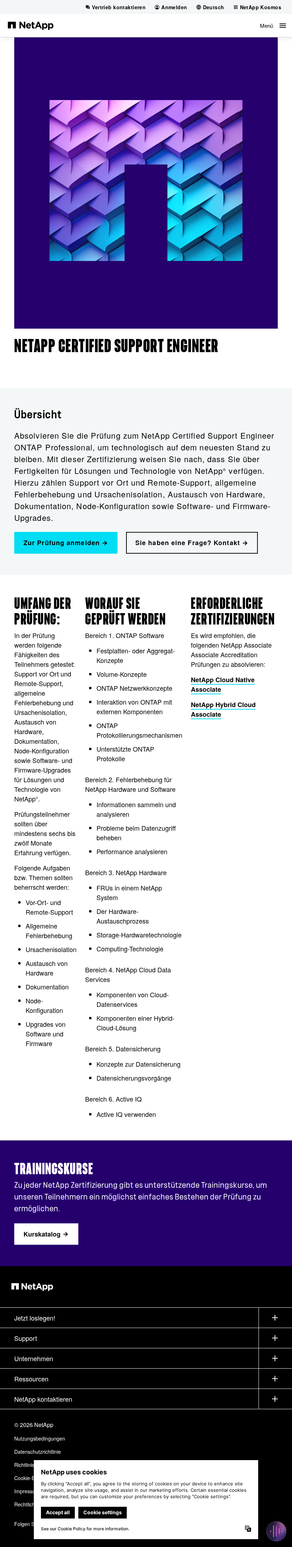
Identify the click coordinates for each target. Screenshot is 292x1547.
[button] (273, 25)
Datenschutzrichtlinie (37, 1451)
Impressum (27, 1491)
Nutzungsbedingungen (39, 1438)
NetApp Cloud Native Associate (223, 684)
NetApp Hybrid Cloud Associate (223, 709)
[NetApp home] (30, 25)
